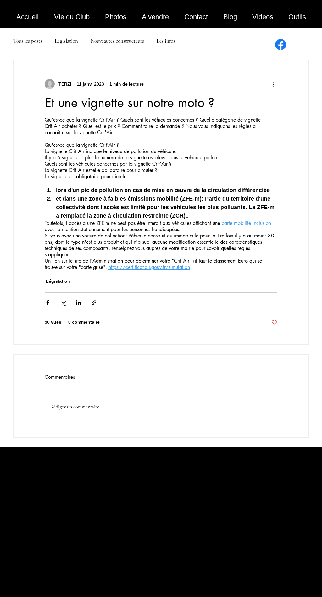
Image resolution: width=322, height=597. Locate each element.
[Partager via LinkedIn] (78, 303)
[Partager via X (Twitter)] (63, 303)
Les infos (166, 40)
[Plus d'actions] (273, 84)
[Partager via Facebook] (48, 303)
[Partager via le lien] (94, 303)
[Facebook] (280, 44)
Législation (66, 40)
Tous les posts (27, 40)
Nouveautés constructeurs (117, 40)
